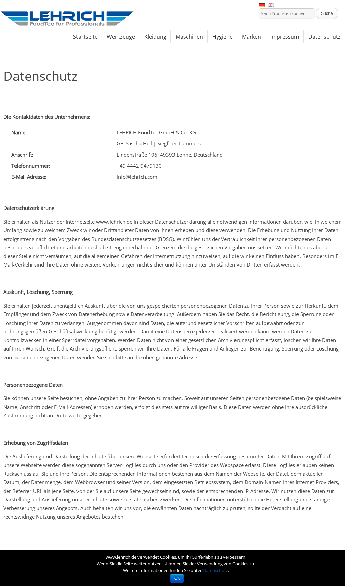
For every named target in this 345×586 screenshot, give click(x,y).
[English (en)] (271, 4)
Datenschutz (215, 570)
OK (177, 578)
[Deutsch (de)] (262, 4)
